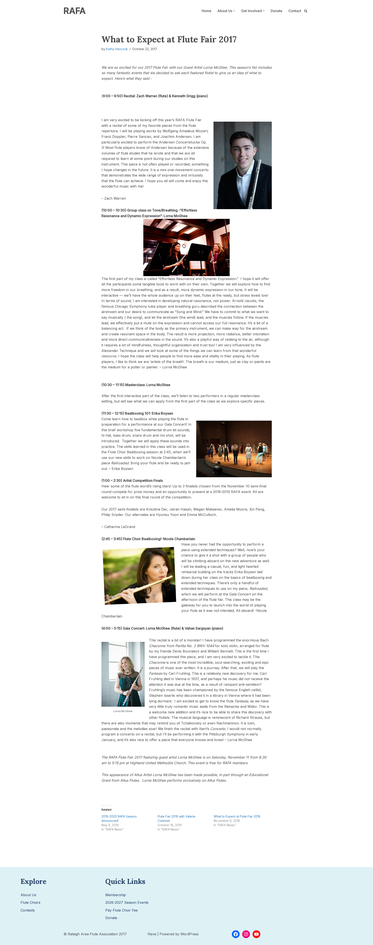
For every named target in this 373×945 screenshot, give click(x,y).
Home (206, 11)
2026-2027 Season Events (127, 902)
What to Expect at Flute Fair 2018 (237, 816)
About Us (28, 895)
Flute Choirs (30, 902)
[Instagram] (246, 934)
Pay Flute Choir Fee (121, 910)
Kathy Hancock (117, 49)
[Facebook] (236, 934)
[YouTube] (256, 934)
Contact (294, 11)
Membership (115, 895)
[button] (234, 11)
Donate (276, 11)
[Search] (305, 11)
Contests (28, 910)
